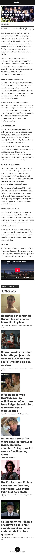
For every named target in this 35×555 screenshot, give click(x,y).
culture (11, 287)
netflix (4, 287)
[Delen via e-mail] (26, 28)
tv (17, 287)
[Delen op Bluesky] (32, 28)
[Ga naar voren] (17, 2)
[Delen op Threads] (29, 28)
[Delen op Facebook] (20, 28)
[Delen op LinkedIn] (23, 28)
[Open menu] (17, 549)
